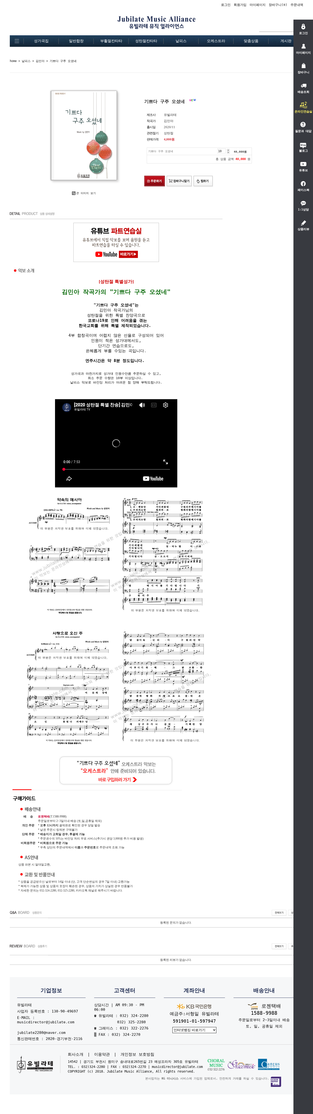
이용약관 (102, 1054)
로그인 (226, 5)
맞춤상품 (251, 41)
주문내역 (297, 5)
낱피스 (181, 41)
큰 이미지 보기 (86, 193)
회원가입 (240, 5)
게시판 (285, 41)
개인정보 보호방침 (137, 1054)
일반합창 (76, 41)
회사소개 (75, 1054)
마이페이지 (258, 5)
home (13, 61)
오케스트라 (216, 41)
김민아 (40, 61)
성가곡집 (41, 41)
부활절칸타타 (111, 41)
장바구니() (278, 5)
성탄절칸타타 (146, 41)
